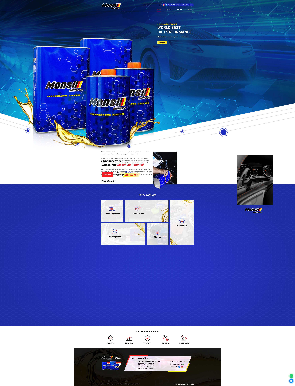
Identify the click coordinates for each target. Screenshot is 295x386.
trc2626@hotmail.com (178, 361)
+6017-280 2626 (174, 5)
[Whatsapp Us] (291, 376)
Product (179, 9)
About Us (169, 9)
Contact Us (190, 9)
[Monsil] (111, 6)
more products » (117, 357)
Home (159, 9)
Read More (162, 49)
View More (112, 218)
